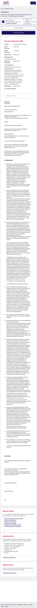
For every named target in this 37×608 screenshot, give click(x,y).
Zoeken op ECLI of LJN (10, 521)
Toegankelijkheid (20, 604)
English (2, 604)
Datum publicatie (7, 51)
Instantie (6, 44)
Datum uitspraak (6, 47)
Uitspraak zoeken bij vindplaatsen (12, 526)
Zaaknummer (7, 54)
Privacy (10, 604)
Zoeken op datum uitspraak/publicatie (13, 518)
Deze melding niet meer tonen (27, 21)
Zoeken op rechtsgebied (10, 523)
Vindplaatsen (7, 86)
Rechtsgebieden (8, 57)
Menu (32, 3)
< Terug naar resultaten (18, 32)
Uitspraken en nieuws (8, 8)
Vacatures (30, 604)
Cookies (14, 604)
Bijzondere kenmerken (7, 61)
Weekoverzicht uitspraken (10, 573)
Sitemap (6, 604)
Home (2, 8)
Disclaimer (6, 606)
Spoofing (26, 604)
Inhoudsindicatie (8, 65)
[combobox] (18, 96)
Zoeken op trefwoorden (10, 520)
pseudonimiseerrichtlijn (11, 23)
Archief (2, 606)
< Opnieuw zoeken (18, 28)
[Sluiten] (34, 21)
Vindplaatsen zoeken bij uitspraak (12, 524)
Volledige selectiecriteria (10, 557)
